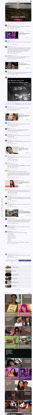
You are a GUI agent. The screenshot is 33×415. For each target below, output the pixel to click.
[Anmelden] (31, 1)
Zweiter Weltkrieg (9, 231)
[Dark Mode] (2, 413)
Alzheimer (8, 40)
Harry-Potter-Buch (10, 218)
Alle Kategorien (17, 289)
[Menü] (2, 1)
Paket (8, 225)
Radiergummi (9, 46)
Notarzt (8, 155)
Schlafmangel (9, 55)
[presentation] (6, 25)
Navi (8, 106)
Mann (8, 170)
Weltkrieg (8, 128)
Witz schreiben (18, 19)
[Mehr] (22, 20)
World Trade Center (10, 134)
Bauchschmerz (9, 140)
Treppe (8, 189)
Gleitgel (8, 122)
